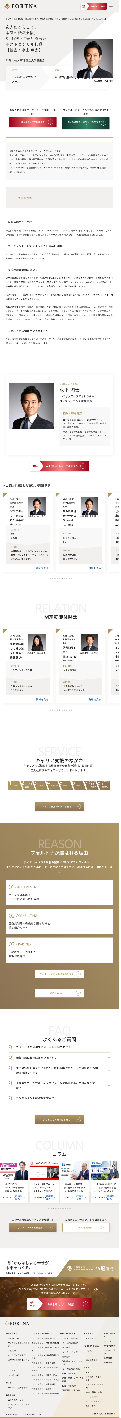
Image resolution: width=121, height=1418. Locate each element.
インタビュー (92, 1355)
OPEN (28, 197)
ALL (87, 1372)
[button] (50, 578)
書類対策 (66, 1356)
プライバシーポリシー (32, 1414)
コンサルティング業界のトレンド (45, 1349)
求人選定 (66, 1347)
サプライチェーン (93, 1401)
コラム (89, 1350)
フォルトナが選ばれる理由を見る (57, 973)
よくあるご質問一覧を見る (56, 1119)
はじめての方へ (15, 1338)
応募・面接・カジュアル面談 (73, 1379)
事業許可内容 (11, 1414)
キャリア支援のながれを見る (56, 806)
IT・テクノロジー (93, 1396)
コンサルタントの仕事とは (43, 1362)
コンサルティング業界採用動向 (45, 1343)
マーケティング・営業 (94, 1386)
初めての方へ (56, 993)
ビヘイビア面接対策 (71, 1369)
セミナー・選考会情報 (18, 1387)
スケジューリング (70, 1352)
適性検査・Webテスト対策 (72, 1362)
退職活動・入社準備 (71, 1390)
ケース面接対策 (69, 1373)
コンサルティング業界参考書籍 (45, 1393)
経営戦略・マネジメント (94, 1378)
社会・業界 (91, 1406)
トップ (8, 19)
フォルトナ (51, 150)
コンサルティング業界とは (43, 1338)
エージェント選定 (70, 1338)
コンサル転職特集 (83, 1227)
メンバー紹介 (14, 1375)
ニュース (108, 1341)
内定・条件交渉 (69, 1385)
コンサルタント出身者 (41, 1388)
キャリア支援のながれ (18, 1355)
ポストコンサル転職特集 (30, 1227)
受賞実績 (12, 1350)
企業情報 (108, 1358)
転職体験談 (18, 19)
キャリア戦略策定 (70, 1343)
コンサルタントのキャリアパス (45, 1379)
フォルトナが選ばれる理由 (19, 1344)
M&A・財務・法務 (94, 1392)
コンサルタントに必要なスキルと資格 (45, 1369)
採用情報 (108, 1362)
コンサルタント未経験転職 (43, 1384)
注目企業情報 (92, 1360)
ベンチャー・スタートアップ (19, 1406)
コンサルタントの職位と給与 (44, 1375)
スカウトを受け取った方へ (19, 1361)
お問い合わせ (110, 1345)
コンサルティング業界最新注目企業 (45, 1356)
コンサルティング (16, 1400)
